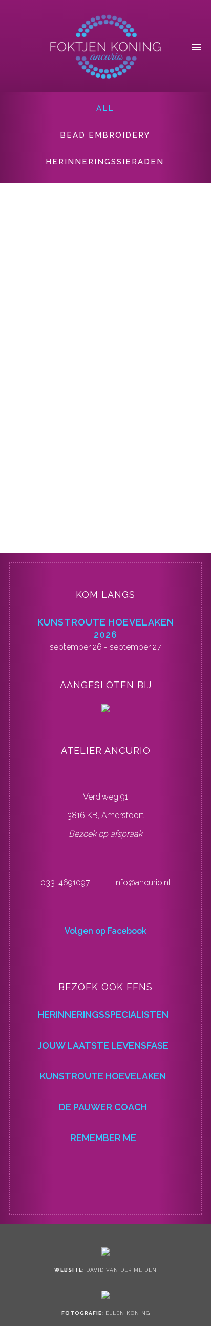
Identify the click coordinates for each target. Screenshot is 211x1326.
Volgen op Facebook (105, 931)
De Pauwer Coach (103, 1107)
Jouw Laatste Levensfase (103, 1045)
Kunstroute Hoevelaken (103, 1076)
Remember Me (103, 1137)
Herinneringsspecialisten (103, 1014)
